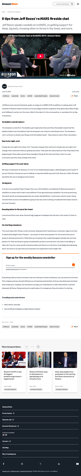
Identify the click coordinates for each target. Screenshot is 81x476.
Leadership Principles (41, 96)
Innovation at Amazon (14, 12)
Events (23, 96)
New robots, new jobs (12, 304)
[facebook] (3, 464)
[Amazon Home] (10, 4)
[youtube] (77, 464)
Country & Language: (8, 432)
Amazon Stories (54, 96)
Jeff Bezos (6, 96)
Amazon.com (7, 420)
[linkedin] (59, 464)
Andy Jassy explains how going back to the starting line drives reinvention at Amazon (65, 375)
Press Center (7, 413)
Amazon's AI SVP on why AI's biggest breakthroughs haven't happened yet (13, 375)
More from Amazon (9, 454)
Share (76, 96)
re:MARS (29, 96)
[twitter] (40, 464)
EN (6, 435)
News (3, 12)
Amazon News (7, 407)
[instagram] (22, 464)
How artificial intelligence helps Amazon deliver (22, 309)
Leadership (15, 96)
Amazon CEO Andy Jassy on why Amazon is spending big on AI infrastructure (38, 375)
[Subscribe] (73, 264)
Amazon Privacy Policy (12, 269)
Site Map (5, 448)
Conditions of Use (14, 471)
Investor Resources (9, 426)
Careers (5, 441)
